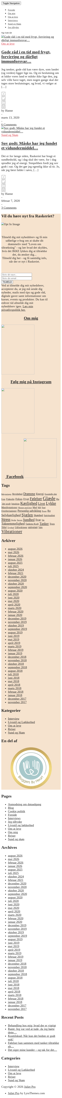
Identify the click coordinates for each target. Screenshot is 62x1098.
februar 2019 (15, 650)
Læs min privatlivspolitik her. (17, 308)
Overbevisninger (9, 511)
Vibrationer (11, 531)
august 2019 (15, 632)
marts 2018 (14, 688)
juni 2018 (13, 677)
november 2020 (17, 580)
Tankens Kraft (32, 524)
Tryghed (10, 527)
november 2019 (17, 622)
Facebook (14, 476)
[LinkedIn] (31, 102)
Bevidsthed (17, 494)
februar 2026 (15, 555)
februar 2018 (15, 691)
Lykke (51, 503)
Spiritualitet (49, 515)
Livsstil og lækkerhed (21, 825)
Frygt (26, 499)
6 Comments (9, 124)
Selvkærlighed (11, 515)
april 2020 (14, 604)
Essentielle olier (51, 494)
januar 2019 (15, 653)
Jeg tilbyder (13, 27)
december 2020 (17, 576)
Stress (5, 519)
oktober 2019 (16, 625)
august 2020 (15, 590)
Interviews (13, 20)
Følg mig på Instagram (31, 381)
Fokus (18, 499)
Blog (11, 807)
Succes (19, 520)
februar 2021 (15, 573)
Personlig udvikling (29, 510)
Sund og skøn (16, 839)
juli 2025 (13, 566)
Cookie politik (16, 811)
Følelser (36, 499)
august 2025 (15, 562)
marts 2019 (14, 646)
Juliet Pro (30, 1086)
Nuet (43, 507)
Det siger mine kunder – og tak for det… (32, 1050)
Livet (41, 503)
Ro (49, 510)
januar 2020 (15, 615)
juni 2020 (13, 597)
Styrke (13, 520)
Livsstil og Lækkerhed (21, 722)
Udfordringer (21, 527)
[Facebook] (31, 94)
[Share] (31, 107)
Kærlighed (28, 503)
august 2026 (15, 548)
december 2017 (17, 698)
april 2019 (14, 643)
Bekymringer (6, 494)
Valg (40, 527)
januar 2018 (15, 695)
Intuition (15, 504)
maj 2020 (13, 601)
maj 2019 (13, 639)
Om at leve (13, 17)
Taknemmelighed (13, 523)
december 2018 (17, 657)
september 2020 (17, 587)
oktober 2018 (16, 663)
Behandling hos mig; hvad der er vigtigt (32, 1025)
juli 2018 (13, 674)
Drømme (29, 493)
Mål (39, 507)
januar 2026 (15, 559)
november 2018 (17, 660)
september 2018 (17, 667)
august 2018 (15, 670)
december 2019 (17, 618)
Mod (35, 507)
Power (44, 511)
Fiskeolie (10, 499)
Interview (13, 718)
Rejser (12, 729)
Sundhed (29, 519)
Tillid (4, 527)
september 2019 (17, 629)
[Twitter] (31, 98)
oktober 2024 (16, 569)
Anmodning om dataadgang (24, 804)
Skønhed (38, 515)
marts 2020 (14, 608)
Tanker (44, 523)
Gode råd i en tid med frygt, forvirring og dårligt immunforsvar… (25, 56)
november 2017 (17, 702)
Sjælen (27, 515)
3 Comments (9, 207)
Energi (40, 493)
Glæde (49, 498)
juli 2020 (13, 594)
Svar (38, 519)
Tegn (52, 524)
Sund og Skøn (14, 24)
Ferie (3, 499)
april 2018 (14, 684)
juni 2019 (13, 636)
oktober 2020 (16, 583)
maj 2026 (13, 552)
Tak (43, 520)
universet (33, 527)
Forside (11, 10)
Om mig (11, 13)
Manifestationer (9, 507)
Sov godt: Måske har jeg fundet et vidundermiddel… (29, 145)
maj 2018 (13, 681)
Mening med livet (25, 508)
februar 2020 (15, 611)
